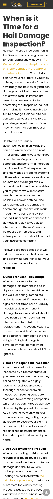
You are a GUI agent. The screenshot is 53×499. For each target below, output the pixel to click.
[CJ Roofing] (17, 4)
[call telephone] (47, 4)
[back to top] (46, 492)
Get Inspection (36, 4)
